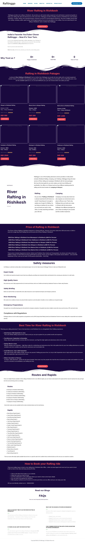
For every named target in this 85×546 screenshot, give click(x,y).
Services (30, 3)
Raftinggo (9, 3)
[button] (76, 3)
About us (41, 3)
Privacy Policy (58, 3)
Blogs (36, 3)
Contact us (49, 3)
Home (24, 3)
